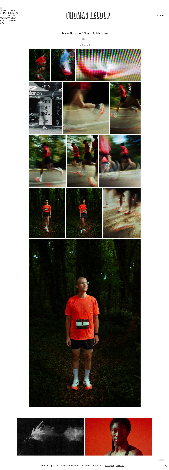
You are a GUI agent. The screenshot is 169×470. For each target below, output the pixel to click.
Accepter (109, 465)
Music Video (8, 18)
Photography (9, 20)
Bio (2, 23)
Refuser (120, 465)
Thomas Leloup (88, 15)
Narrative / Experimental (9, 11)
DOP (2, 8)
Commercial (8, 15)
